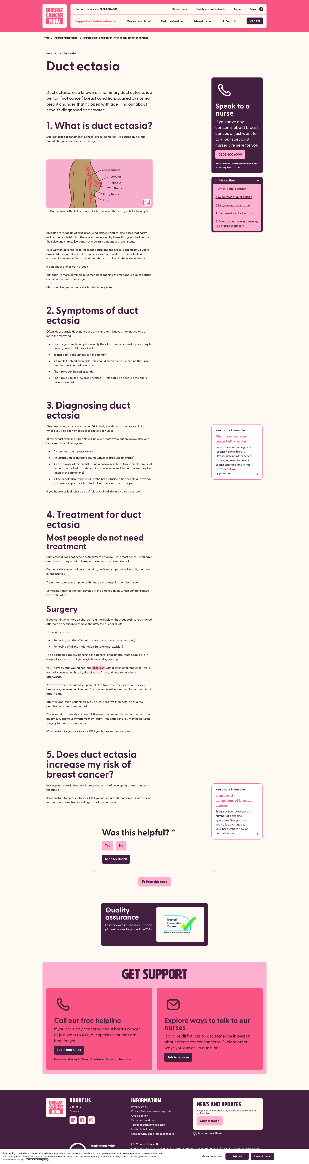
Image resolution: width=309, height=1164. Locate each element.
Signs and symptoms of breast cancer (233, 800)
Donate (254, 21)
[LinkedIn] (73, 1120)
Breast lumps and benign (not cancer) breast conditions (115, 37)
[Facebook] (82, 1120)
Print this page (156, 881)
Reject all (237, 1157)
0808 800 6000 (108, 9)
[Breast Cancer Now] (56, 1107)
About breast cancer (66, 37)
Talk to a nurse (178, 1057)
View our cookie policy (37, 1160)
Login (237, 9)
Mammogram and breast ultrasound (231, 438)
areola (96, 668)
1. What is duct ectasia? (230, 188)
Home (45, 37)
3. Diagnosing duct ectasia (232, 205)
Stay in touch (209, 1121)
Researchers (179, 9)
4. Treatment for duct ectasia (234, 213)
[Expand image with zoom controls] (147, 202)
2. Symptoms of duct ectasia (233, 197)
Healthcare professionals (210, 9)
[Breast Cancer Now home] (54, 16)
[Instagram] (91, 1120)
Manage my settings (210, 1133)
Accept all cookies (262, 1157)
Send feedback (116, 859)
